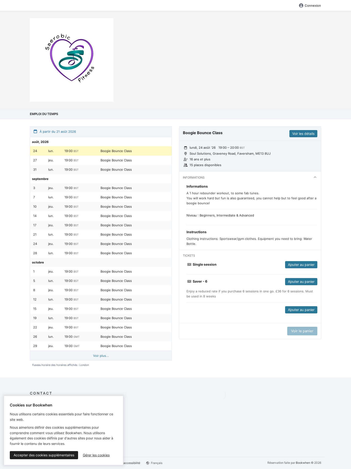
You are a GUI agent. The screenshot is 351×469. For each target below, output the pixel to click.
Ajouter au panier (301, 265)
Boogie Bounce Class (116, 151)
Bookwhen (303, 462)
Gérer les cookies (96, 455)
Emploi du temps (44, 114)
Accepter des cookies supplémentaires (44, 455)
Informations (194, 177)
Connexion (313, 5)
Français (156, 463)
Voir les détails (303, 134)
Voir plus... (101, 356)
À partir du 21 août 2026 (57, 131)
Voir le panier (302, 331)
